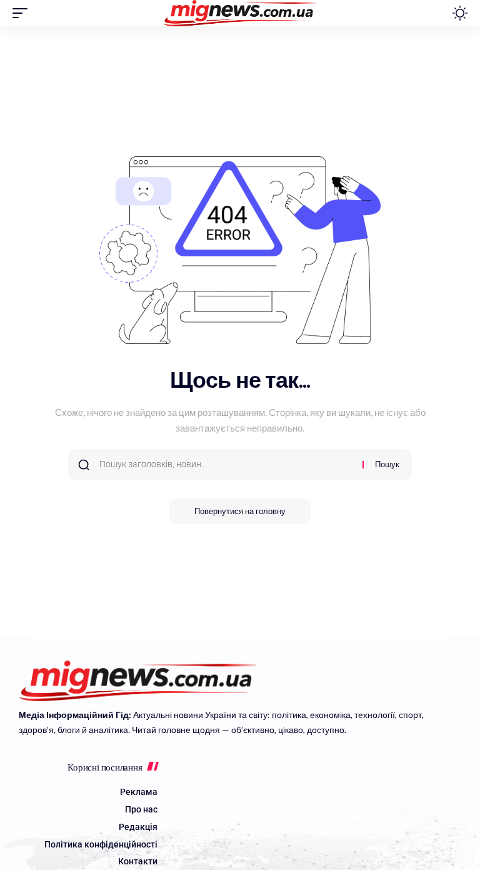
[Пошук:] (226, 464)
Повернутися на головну (240, 511)
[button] (23, 13)
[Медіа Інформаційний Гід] (240, 13)
